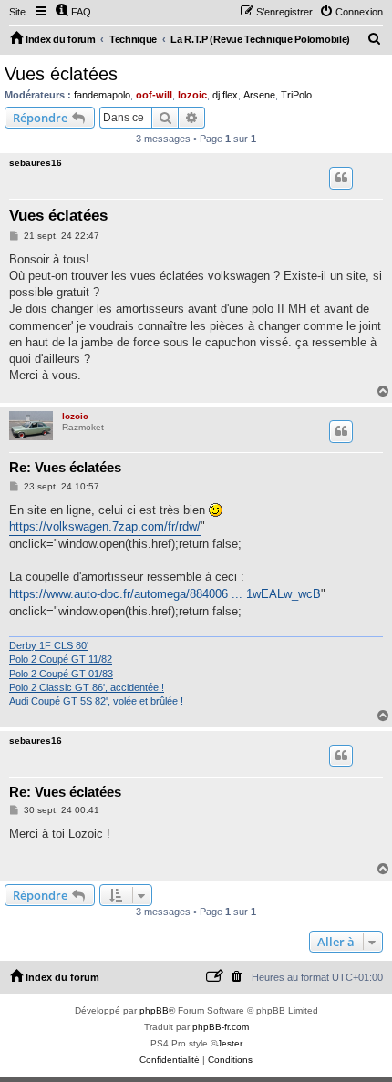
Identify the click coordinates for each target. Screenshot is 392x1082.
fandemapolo (102, 94)
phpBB (154, 1010)
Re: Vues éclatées (65, 467)
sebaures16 (35, 163)
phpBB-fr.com (220, 1027)
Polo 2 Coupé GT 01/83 (61, 673)
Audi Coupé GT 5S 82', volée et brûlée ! (96, 701)
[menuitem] (73, 12)
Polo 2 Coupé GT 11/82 (60, 659)
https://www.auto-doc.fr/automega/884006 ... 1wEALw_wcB (165, 594)
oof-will (154, 94)
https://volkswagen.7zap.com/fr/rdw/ (105, 526)
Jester (229, 1043)
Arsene (259, 94)
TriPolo (296, 94)
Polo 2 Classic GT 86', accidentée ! (86, 687)
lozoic (192, 94)
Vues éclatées (61, 74)
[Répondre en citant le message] (341, 178)
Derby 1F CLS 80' (48, 645)
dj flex (225, 94)
